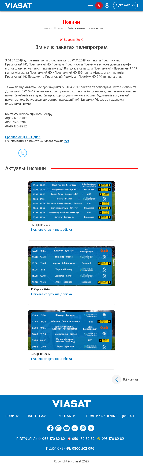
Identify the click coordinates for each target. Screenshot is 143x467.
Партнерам (36, 416)
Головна (45, 28)
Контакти (66, 416)
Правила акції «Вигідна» (22, 137)
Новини (58, 28)
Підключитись (125, 5)
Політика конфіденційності (111, 416)
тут (66, 141)
